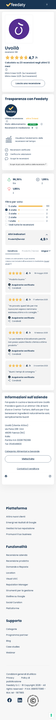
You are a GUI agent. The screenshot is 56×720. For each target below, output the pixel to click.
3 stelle (12, 213)
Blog (8, 640)
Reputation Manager (17, 584)
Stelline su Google (15, 596)
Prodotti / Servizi (30, 251)
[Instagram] (50, 476)
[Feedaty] (15, 5)
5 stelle (12, 206)
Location (10, 572)
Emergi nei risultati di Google (21, 522)
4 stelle (13, 210)
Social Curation (14, 602)
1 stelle (12, 221)
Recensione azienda (16, 555)
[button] (28, 140)
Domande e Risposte (17, 566)
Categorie (11, 629)
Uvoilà (12, 48)
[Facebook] (6, 476)
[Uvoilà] (19, 29)
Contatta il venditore (28, 468)
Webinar (10, 652)
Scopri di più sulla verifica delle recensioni (27, 164)
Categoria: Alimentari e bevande (22, 451)
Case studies (13, 646)
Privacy (10, 677)
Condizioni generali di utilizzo (21, 674)
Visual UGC (12, 578)
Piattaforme (12, 608)
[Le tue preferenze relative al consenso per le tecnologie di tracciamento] (51, 715)
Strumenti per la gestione (19, 590)
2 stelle (12, 217)
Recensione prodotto (17, 561)
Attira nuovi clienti (15, 516)
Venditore (12, 251)
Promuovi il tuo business (18, 534)
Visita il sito (28, 458)
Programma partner (17, 635)
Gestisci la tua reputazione (20, 528)
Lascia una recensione (28, 83)
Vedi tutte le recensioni (21, 224)
